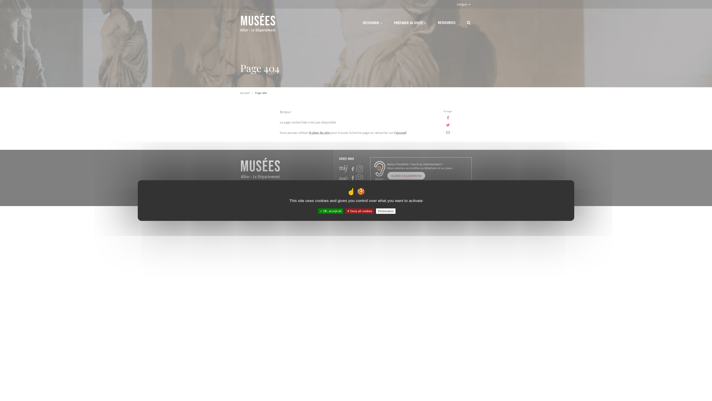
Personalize (386, 211)
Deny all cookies (361, 211)
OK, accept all (331, 211)
